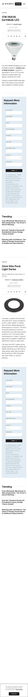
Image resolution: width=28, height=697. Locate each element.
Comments (9, 161)
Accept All (14, 693)
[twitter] (14, 36)
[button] (3, 4)
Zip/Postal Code (10, 148)
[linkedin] (11, 36)
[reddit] (17, 36)
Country (9, 155)
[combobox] (14, 158)
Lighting (4, 12)
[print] (25, 36)
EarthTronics (18, 24)
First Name (9, 110)
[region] (14, 690)
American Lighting (17, 280)
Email (8, 123)
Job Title (9, 142)
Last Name (9, 116)
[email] (19, 36)
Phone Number (10, 129)
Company (8, 135)
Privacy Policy (19, 689)
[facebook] (8, 36)
